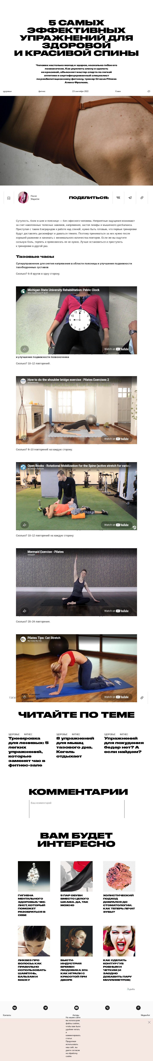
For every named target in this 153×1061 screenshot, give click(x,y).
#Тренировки (27, 701)
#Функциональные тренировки (35, 697)
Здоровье (7, 91)
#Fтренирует (34, 694)
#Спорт (25, 694)
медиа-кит (145, 1015)
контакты (7, 1015)
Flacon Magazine (35, 197)
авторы (76, 1015)
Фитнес (42, 91)
